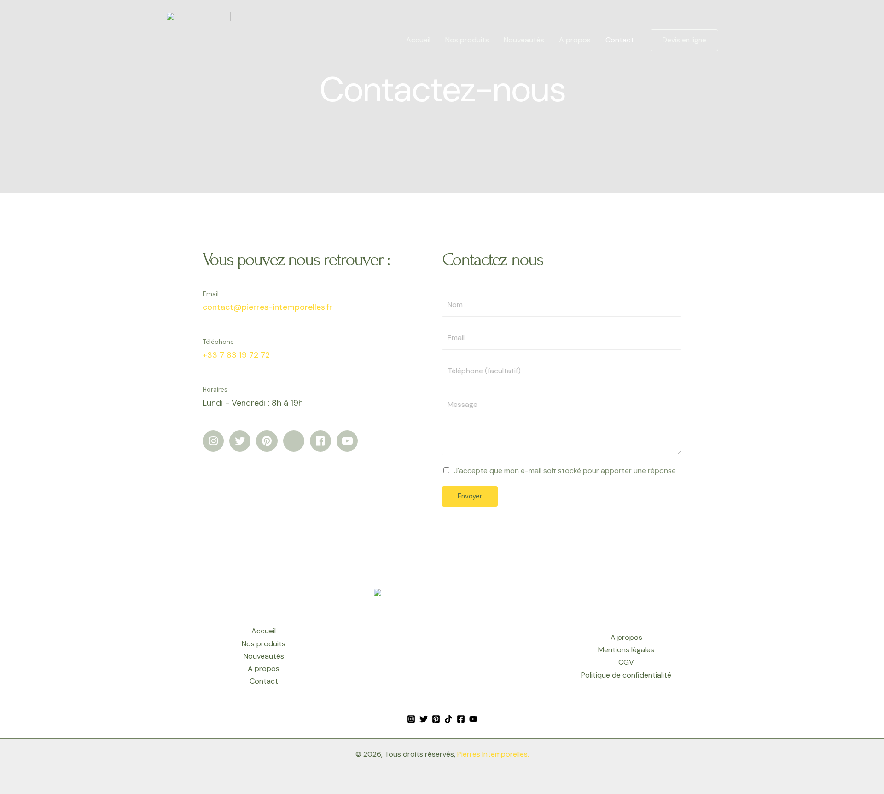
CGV (626, 662)
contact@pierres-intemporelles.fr (267, 307)
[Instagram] (411, 719)
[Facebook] (461, 719)
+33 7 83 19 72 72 (236, 354)
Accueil (418, 40)
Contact (619, 40)
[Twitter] (423, 719)
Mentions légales (626, 650)
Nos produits (467, 40)
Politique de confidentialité (626, 675)
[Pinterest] (436, 719)
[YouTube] (473, 719)
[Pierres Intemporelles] (198, 39)
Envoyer (470, 496)
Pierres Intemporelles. (493, 754)
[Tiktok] (448, 719)
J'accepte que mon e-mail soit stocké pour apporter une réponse (565, 470)
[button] (684, 40)
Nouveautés (524, 40)
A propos (575, 40)
